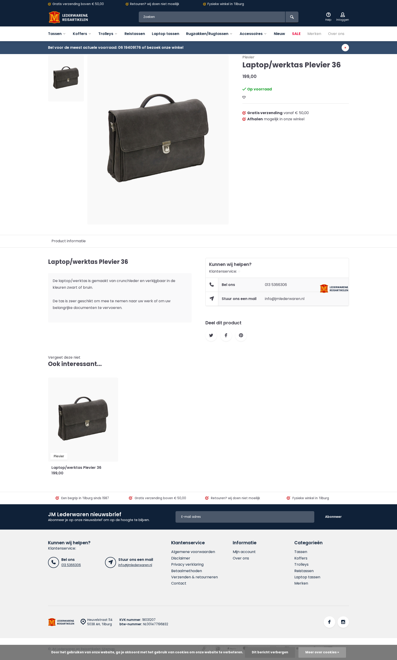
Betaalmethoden (186, 571)
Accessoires (251, 33)
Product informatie (68, 241)
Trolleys (105, 33)
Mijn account (244, 551)
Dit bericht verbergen (270, 652)
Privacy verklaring (187, 564)
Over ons (336, 33)
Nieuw (279, 33)
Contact (178, 583)
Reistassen (135, 33)
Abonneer (333, 516)
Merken (314, 33)
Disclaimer (180, 558)
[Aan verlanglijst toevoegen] (244, 97)
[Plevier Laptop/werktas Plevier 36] (83, 420)
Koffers (80, 33)
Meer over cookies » (322, 652)
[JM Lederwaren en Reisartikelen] (75, 17)
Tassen (55, 33)
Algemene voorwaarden (193, 551)
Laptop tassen (165, 33)
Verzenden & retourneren (194, 577)
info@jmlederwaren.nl (284, 298)
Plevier (248, 57)
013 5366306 (276, 284)
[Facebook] (329, 622)
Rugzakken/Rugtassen (207, 33)
